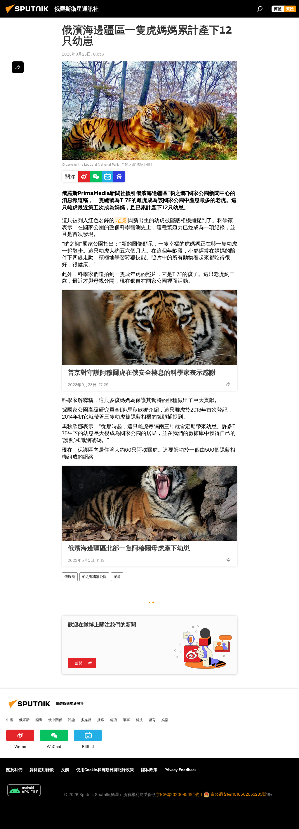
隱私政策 (149, 769)
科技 (139, 719)
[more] (228, 384)
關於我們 (14, 769)
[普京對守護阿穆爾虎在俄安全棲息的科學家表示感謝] (149, 327)
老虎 (121, 220)
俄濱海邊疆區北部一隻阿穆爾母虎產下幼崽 (129, 548)
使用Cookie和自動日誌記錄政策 (105, 769)
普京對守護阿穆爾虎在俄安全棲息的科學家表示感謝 (141, 372)
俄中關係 (55, 719)
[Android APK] (24, 790)
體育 (152, 719)
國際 (38, 719)
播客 (100, 719)
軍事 (126, 719)
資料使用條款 (41, 769)
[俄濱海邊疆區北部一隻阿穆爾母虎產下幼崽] (149, 503)
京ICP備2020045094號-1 (179, 794)
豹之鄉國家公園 (94, 576)
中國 (9, 719)
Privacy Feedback (180, 769)
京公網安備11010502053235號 (237, 794)
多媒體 (86, 719)
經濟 (113, 719)
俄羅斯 (70, 576)
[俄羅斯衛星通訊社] (28, 13)
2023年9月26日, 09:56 (83, 54)
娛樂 (164, 719)
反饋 (65, 769)
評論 (71, 719)
